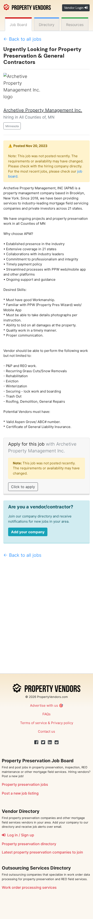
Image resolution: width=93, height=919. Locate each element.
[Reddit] (57, 742)
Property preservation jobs (25, 784)
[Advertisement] (46, 617)
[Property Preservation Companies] (27, 6)
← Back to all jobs (22, 39)
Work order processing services (29, 887)
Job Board (18, 24)
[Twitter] (43, 742)
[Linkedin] (50, 742)
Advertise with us (44, 705)
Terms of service (33, 723)
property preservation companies (42, 852)
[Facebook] (36, 742)
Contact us (46, 731)
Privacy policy (62, 723)
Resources (75, 24)
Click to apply (23, 486)
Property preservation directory (29, 844)
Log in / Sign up (19, 835)
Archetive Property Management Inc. (42, 110)
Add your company (27, 532)
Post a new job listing (20, 793)
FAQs (46, 714)
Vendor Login (74, 8)
